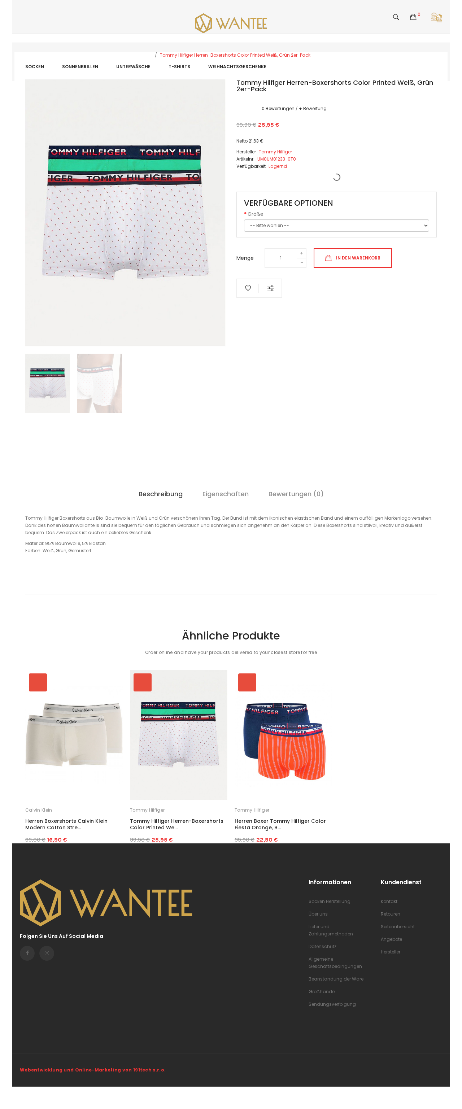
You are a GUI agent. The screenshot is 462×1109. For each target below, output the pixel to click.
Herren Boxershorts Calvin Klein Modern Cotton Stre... (66, 824)
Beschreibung (161, 493)
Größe (255, 214)
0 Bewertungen (278, 108)
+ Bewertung (313, 108)
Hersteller (390, 952)
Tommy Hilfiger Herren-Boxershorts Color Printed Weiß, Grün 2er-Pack (235, 55)
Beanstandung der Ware (336, 979)
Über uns (318, 914)
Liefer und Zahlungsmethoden (331, 930)
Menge (245, 258)
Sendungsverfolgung (332, 1004)
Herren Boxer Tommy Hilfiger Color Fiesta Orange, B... (280, 824)
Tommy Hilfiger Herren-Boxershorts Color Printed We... (176, 824)
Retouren (390, 914)
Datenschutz (322, 946)
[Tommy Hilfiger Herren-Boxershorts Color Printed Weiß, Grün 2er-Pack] (47, 383)
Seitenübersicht (398, 927)
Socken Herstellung (329, 901)
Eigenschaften (225, 493)
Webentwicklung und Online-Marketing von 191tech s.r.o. (93, 1070)
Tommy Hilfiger (147, 810)
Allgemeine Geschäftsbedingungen (335, 962)
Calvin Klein (38, 810)
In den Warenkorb (358, 257)
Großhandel (322, 991)
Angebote (391, 939)
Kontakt (389, 901)
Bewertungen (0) (296, 493)
